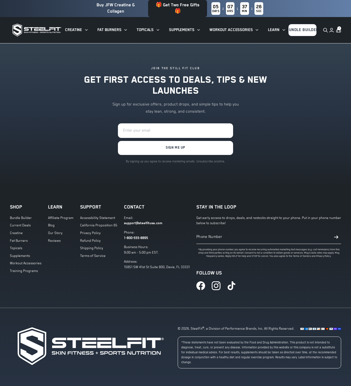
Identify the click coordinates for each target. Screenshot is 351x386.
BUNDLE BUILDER (302, 30)
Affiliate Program (60, 218)
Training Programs (24, 271)
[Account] (331, 30)
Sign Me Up (175, 148)
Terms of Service (93, 256)
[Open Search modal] (325, 30)
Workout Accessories (25, 263)
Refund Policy (90, 241)
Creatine (16, 233)
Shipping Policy (91, 248)
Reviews (54, 241)
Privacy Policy (90, 233)
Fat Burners (19, 241)
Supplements (20, 256)
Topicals (16, 248)
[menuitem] (77, 30)
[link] (200, 285)
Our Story (55, 233)
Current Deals (20, 225)
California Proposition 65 (98, 225)
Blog (51, 225)
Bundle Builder (21, 218)
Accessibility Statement (97, 218)
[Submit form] (336, 237)
